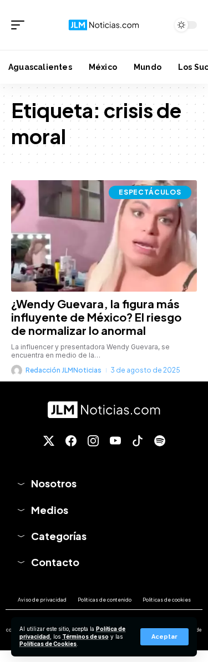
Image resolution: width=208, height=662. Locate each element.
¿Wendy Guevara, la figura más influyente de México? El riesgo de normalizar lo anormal (96, 317)
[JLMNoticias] (104, 25)
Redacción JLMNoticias (64, 370)
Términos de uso (85, 637)
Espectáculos (150, 192)
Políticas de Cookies (48, 644)
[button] (164, 636)
